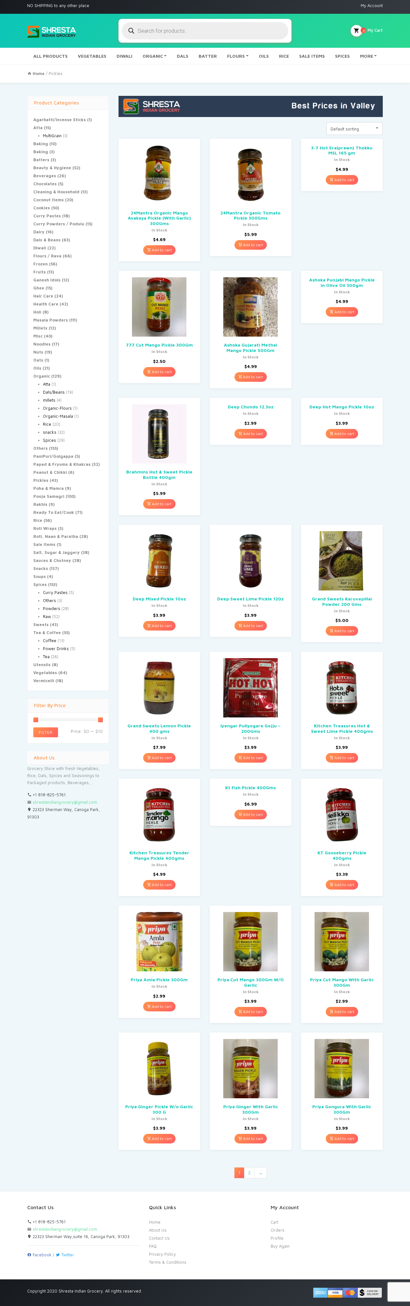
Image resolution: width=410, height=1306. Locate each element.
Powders (51, 608)
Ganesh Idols (47, 279)
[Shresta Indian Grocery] (52, 30)
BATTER (208, 56)
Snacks (40, 568)
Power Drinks (56, 648)
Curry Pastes (47, 215)
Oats (38, 360)
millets (49, 400)
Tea (46, 656)
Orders (277, 1230)
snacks (49, 432)
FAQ (153, 1246)
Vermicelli (43, 680)
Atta (38, 127)
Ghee (38, 287)
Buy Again (280, 1246)
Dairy (39, 231)
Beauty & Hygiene (52, 167)
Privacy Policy (162, 1254)
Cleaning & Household (56, 191)
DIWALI (124, 56)
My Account (372, 5)
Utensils (42, 664)
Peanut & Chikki (50, 472)
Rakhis (40, 504)
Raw (47, 616)
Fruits (39, 271)
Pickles (40, 480)
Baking (40, 143)
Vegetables (45, 672)
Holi (37, 311)
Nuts (38, 352)
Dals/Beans (54, 392)
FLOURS (236, 56)
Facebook (41, 1254)
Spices (49, 440)
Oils (37, 368)
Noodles (42, 344)
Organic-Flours (57, 408)
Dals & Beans (47, 239)
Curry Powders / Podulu (58, 223)
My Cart (373, 30)
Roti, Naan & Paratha (55, 536)
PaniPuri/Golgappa (53, 456)
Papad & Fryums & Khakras (62, 464)
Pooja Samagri (48, 496)
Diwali (39, 247)
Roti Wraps (45, 528)
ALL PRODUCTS (50, 56)
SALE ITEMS (312, 56)
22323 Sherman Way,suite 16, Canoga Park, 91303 (80, 1236)
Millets (40, 328)
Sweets (41, 624)
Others (40, 448)
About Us (158, 1230)
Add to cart (161, 249)
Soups (39, 576)
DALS (182, 56)
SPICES (342, 56)
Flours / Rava (47, 255)
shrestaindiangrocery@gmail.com (65, 802)
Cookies (41, 207)
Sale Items (44, 544)
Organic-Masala (58, 416)
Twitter (67, 1254)
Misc (38, 336)
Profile (277, 1238)
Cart (274, 1222)
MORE (366, 56)
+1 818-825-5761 (48, 794)
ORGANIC (153, 56)
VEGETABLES (92, 56)
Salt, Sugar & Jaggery (56, 552)
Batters (41, 159)
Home (154, 1222)
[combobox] (354, 128)
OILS (264, 56)
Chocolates (45, 183)
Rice (47, 424)
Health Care (45, 303)
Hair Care (43, 295)
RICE (284, 56)
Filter (46, 732)
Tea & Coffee (47, 632)
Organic (41, 376)
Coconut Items (48, 199)
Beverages (44, 175)
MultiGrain (52, 135)
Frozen (40, 263)
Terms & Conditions (167, 1262)
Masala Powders (50, 319)
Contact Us (159, 1238)
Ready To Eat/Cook (53, 512)
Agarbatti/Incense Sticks (59, 119)
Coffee (49, 640)
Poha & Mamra (48, 488)
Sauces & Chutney (52, 560)
